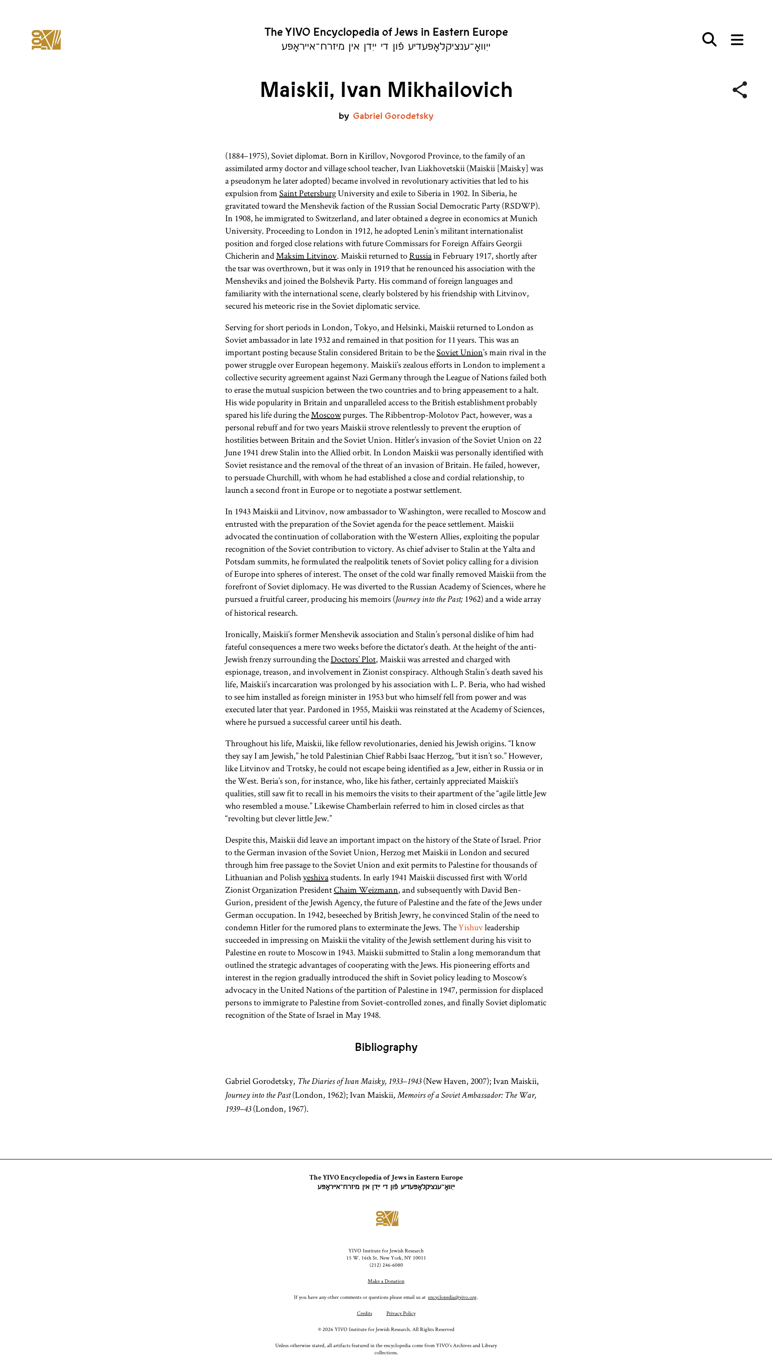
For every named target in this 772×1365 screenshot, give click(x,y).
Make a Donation (386, 1280)
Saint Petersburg (307, 193)
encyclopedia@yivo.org (452, 1297)
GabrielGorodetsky (393, 116)
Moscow (326, 414)
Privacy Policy (400, 1313)
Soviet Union (459, 352)
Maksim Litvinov (306, 255)
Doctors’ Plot (353, 659)
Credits (364, 1313)
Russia (420, 255)
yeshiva (315, 877)
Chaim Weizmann (366, 889)
